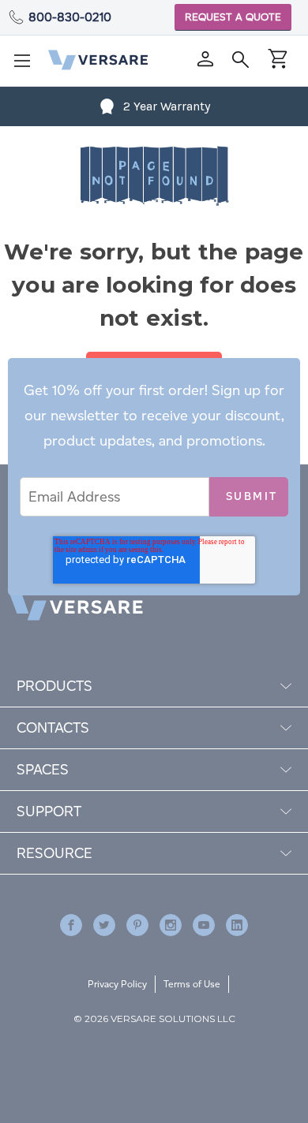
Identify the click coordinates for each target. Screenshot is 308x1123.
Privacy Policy (117, 984)
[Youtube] (204, 925)
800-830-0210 (69, 16)
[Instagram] (171, 925)
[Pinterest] (137, 925)
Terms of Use (191, 984)
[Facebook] (71, 925)
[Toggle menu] (27, 65)
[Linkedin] (237, 925)
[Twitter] (104, 925)
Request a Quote (233, 17)
